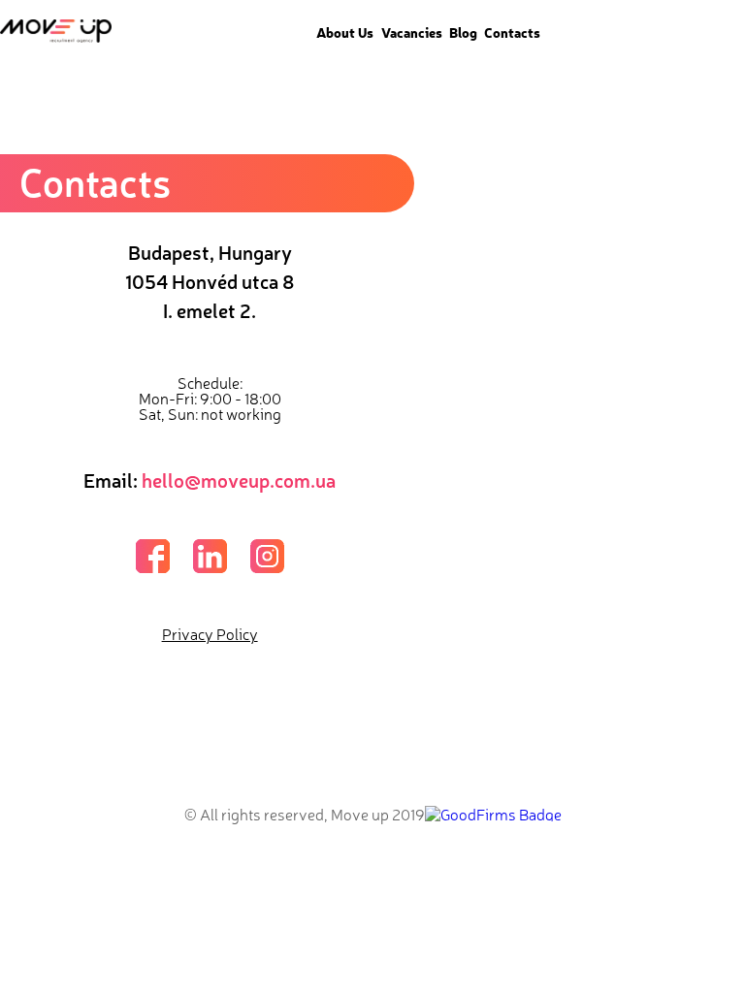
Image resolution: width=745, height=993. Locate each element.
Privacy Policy (210, 633)
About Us (344, 32)
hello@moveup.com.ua (239, 479)
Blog (463, 32)
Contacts (512, 32)
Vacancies (411, 32)
